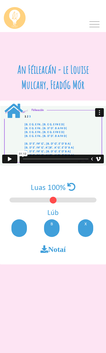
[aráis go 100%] (71, 188)
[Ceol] (13, 112)
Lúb (53, 213)
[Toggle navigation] (94, 24)
